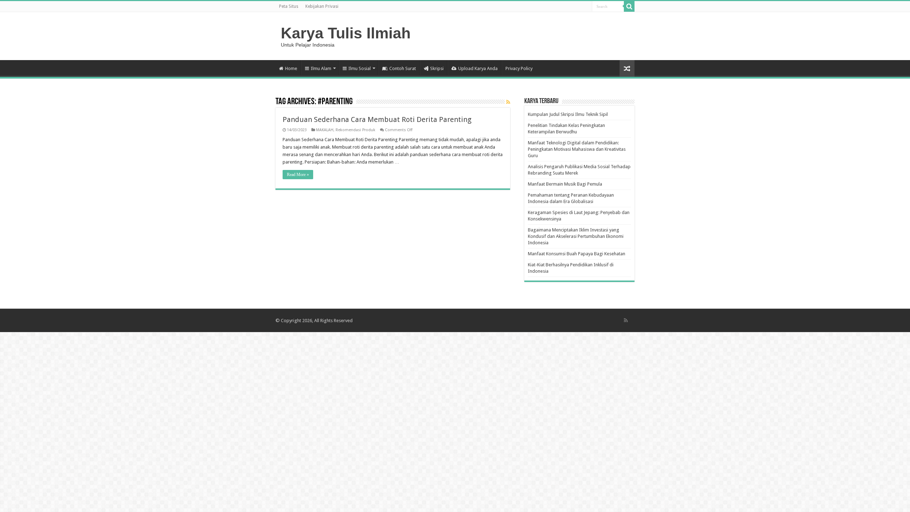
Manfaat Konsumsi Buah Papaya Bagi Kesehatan (576, 253)
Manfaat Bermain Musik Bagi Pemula (565, 184)
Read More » (298, 174)
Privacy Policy (518, 68)
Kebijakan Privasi (321, 6)
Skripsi (437, 68)
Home (291, 68)
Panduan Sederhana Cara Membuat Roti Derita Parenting (377, 119)
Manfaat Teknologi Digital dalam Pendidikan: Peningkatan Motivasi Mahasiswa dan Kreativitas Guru (577, 149)
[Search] (629, 6)
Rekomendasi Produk (355, 130)
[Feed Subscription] (508, 102)
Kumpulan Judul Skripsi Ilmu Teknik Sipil (568, 114)
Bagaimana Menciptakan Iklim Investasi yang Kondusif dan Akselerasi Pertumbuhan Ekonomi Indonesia (575, 236)
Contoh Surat (402, 68)
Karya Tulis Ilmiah (346, 33)
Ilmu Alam (321, 68)
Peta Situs (288, 6)
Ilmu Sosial (359, 68)
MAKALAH (324, 130)
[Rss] (625, 320)
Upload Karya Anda (478, 68)
